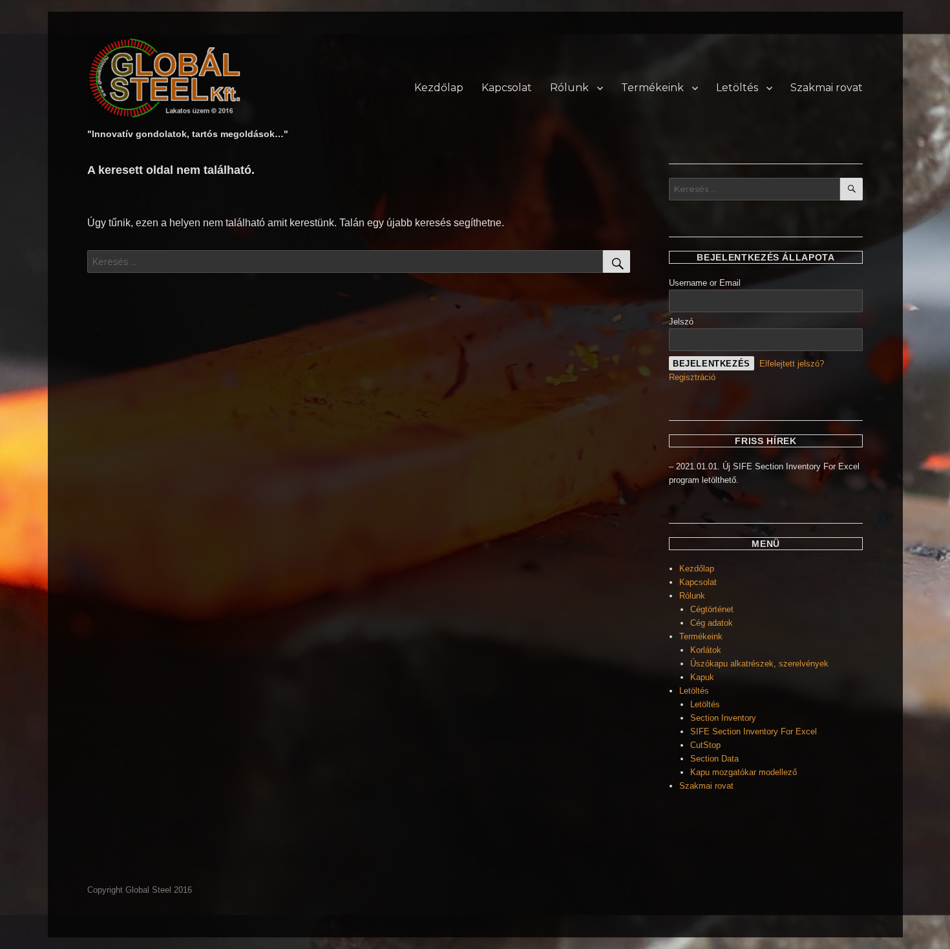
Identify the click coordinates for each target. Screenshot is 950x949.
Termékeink (652, 87)
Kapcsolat (506, 87)
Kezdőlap (438, 87)
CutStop (705, 745)
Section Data (714, 758)
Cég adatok (711, 623)
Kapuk (702, 677)
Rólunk (569, 87)
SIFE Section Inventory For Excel (753, 731)
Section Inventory (723, 718)
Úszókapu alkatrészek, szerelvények (759, 663)
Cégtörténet (712, 609)
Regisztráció (692, 377)
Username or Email (705, 283)
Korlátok (705, 650)
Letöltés (737, 87)
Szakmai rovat (826, 87)
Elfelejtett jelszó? (791, 363)
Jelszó (681, 321)
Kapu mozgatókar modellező (743, 772)
